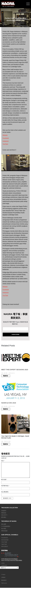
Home (4, 23)
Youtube (4, 542)
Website (5, 135)
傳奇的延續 (4, 530)
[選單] (28, 4)
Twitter (4, 544)
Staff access (4, 583)
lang (3, 563)
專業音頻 (3, 513)
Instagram (6, 141)
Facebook (6, 138)
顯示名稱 (4, 479)
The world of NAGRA (8, 521)
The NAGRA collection (9, 507)
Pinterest (4, 546)
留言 (2, 460)
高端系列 (3, 510)
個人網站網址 (5, 492)
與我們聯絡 (4, 550)
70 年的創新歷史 (5, 526)
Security (4, 515)
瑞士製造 (3, 528)
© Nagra (3, 574)
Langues (4, 565)
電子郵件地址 (5, 485)
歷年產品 (3, 517)
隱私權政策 (3, 580)
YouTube (5, 144)
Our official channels (9, 534)
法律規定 (3, 577)
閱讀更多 (5, 375)
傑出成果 (3, 524)
